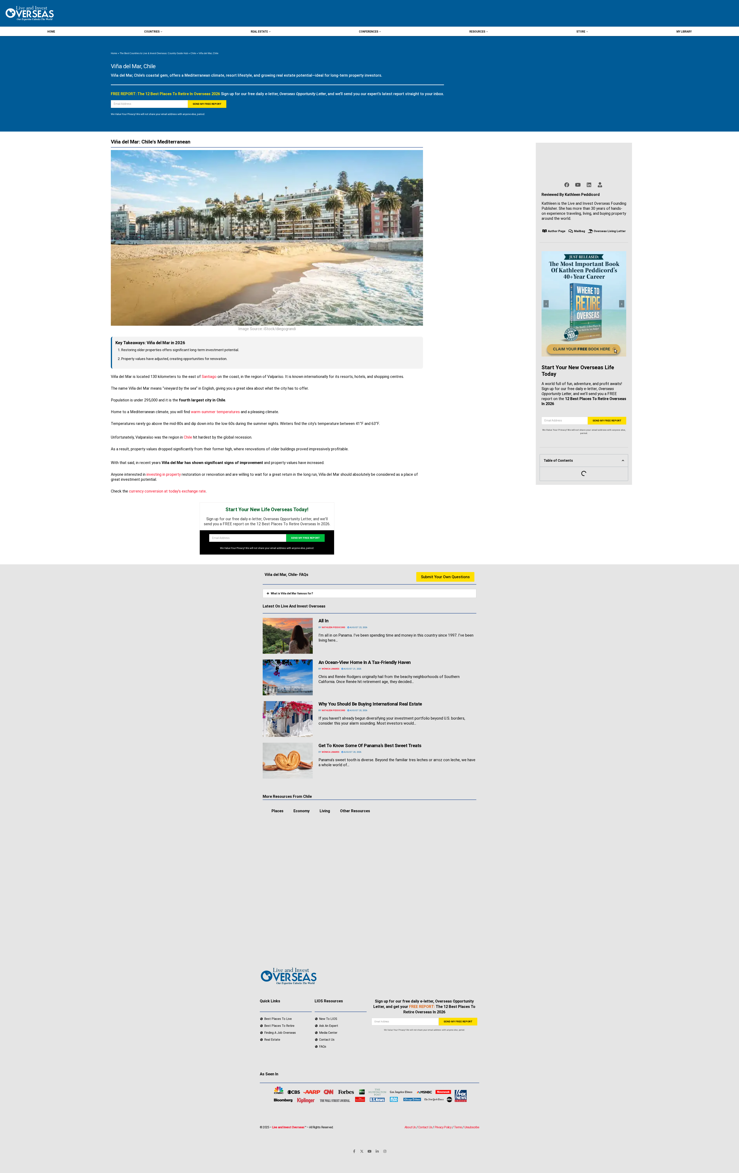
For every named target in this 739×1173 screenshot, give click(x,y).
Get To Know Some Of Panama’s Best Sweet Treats (370, 745)
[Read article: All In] (288, 636)
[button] (623, 460)
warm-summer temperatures (215, 411)
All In (323, 620)
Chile (193, 53)
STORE (580, 31)
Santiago (209, 376)
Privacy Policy (443, 1127)
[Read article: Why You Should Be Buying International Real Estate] (288, 719)
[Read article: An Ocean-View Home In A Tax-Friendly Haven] (288, 677)
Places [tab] (277, 811)
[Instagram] (385, 1151)
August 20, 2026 (358, 710)
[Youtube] (369, 1151)
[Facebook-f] (354, 1151)
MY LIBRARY (684, 31)
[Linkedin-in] (377, 1151)
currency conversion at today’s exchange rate (167, 491)
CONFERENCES (368, 31)
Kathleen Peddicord (333, 627)
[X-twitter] (362, 1151)
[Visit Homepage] (29, 13)
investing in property (163, 474)
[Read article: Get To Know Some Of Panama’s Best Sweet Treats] (288, 761)
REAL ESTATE (259, 31)
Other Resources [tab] (355, 811)
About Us (410, 1127)
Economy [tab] (301, 811)
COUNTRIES (152, 31)
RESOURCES (477, 31)
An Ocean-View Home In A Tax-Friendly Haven (365, 662)
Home (114, 53)
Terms (458, 1127)
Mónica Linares (330, 669)
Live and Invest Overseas (288, 1127)
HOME (51, 31)
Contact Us (425, 1127)
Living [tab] (325, 811)
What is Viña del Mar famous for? (292, 593)
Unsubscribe (471, 1127)
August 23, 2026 (358, 627)
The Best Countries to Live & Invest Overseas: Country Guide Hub (154, 53)
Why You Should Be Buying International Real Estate (371, 704)
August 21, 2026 (352, 669)
